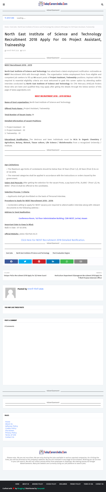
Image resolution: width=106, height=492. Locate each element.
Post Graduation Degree (61, 253)
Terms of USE (10, 435)
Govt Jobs (13, 27)
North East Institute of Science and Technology (32, 253)
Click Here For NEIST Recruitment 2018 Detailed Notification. (53, 240)
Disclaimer (9, 430)
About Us (9, 424)
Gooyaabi (41, 488)
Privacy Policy (11, 433)
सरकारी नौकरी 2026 (12, 51)
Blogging (20, 488)
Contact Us (9, 437)
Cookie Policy (10, 428)
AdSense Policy (11, 426)
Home (7, 27)
